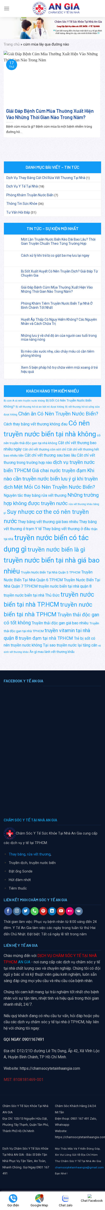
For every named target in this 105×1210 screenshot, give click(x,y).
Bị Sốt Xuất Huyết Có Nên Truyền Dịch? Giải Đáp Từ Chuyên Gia (59, 273)
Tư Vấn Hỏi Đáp (18, 212)
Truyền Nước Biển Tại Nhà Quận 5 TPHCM (50, 572)
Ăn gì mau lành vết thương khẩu (52, 652)
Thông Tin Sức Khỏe (21, 204)
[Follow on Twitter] (26, 911)
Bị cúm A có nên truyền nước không (24, 400)
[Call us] (35, 911)
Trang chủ (12, 44)
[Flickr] (70, 911)
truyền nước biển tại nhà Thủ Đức (32, 595)
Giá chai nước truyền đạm (59, 470)
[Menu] (7, 8)
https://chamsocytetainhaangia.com (50, 1068)
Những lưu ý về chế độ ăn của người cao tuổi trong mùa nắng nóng (59, 338)
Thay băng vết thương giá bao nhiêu (48, 521)
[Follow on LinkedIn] (52, 911)
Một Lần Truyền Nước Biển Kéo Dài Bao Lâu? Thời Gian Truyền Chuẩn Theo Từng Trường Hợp (58, 241)
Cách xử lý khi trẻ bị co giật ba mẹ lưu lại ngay (55, 255)
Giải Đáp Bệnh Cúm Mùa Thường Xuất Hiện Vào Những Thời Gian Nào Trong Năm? (57, 289)
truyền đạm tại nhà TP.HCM (46, 638)
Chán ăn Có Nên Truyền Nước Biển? (58, 414)
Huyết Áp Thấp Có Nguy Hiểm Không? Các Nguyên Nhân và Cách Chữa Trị (59, 322)
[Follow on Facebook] (8, 911)
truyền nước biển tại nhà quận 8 (65, 586)
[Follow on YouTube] (61, 911)
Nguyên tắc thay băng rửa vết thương (35, 495)
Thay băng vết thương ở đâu (66, 528)
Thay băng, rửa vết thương (30, 854)
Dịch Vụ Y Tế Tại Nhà (22, 186)
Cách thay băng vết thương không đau (35, 424)
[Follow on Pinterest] (43, 911)
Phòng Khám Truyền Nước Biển (29, 195)
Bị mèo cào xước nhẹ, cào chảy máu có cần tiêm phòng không (57, 353)
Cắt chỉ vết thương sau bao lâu (50, 455)
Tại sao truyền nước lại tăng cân (70, 645)
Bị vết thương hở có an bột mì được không (40, 406)
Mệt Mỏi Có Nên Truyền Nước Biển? (54, 487)
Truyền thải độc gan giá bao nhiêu (60, 623)
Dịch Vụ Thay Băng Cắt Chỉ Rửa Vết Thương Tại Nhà (45, 178)
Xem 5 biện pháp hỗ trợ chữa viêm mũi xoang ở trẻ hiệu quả (59, 370)
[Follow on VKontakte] (79, 911)
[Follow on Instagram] (17, 911)
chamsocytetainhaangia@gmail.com (79, 1167)
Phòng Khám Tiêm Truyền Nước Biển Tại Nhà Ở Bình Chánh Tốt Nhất (57, 305)
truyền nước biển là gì (56, 549)
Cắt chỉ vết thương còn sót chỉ (44, 449)
